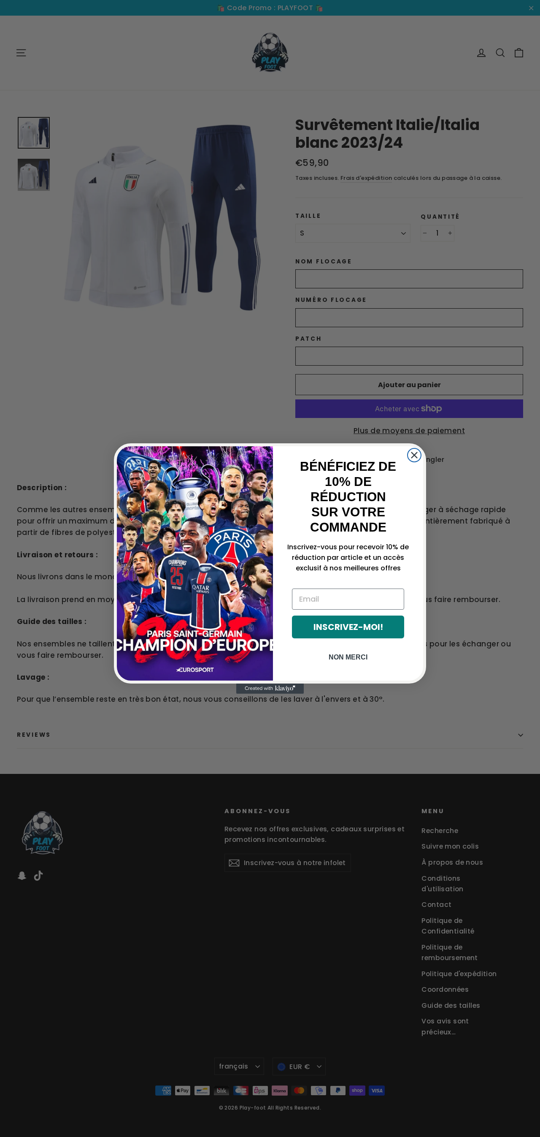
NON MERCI (348, 657)
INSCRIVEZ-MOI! (348, 627)
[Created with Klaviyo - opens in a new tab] (270, 689)
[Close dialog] (414, 455)
